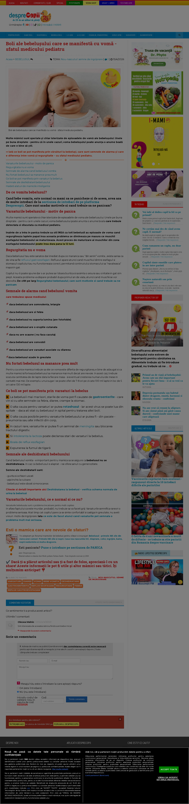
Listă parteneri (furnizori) (97, 775)
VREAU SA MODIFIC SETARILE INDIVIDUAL (168, 778)
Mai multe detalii (60, 769)
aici (28, 788)
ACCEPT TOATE (169, 769)
